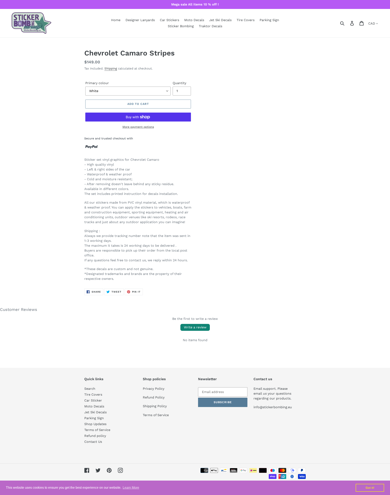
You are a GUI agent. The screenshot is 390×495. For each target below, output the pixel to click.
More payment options (138, 126)
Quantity (179, 83)
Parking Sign (94, 418)
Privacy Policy (153, 389)
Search (89, 389)
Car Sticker (93, 400)
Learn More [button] (131, 487)
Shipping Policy (155, 406)
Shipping (110, 68)
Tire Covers (93, 394)
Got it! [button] (370, 487)
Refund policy (95, 436)
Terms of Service (97, 430)
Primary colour (97, 83)
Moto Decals (94, 406)
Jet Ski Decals (95, 412)
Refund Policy (154, 397)
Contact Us (93, 442)
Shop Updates (95, 424)
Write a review (195, 327)
